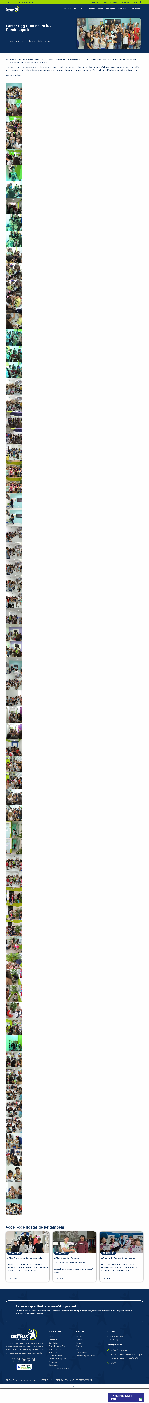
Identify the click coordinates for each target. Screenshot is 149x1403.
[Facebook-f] (19, 1360)
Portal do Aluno (138, 2)
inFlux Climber (94, 2)
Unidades (91, 9)
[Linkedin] (29, 1360)
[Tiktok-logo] (34, 1360)
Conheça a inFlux (69, 9)
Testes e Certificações (106, 9)
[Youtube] (24, 1360)
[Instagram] (14, 1360)
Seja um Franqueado (110, 2)
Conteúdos (122, 9)
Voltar (115, 1394)
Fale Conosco (134, 9)
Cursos (81, 9)
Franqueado (125, 2)
